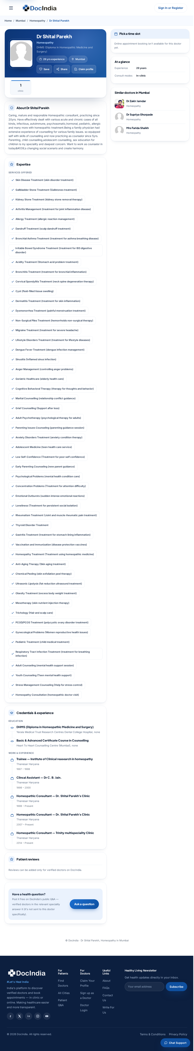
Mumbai (21, 20)
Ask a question (84, 904)
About (106, 980)
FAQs (106, 987)
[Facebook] (10, 1016)
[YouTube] (46, 1016)
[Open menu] (11, 8)
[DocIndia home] (40, 8)
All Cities (64, 993)
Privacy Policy (178, 1034)
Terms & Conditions (153, 1034)
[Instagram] (37, 1016)
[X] (19, 1016)
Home (8, 20)
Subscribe (176, 986)
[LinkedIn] (28, 1016)
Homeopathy (37, 20)
